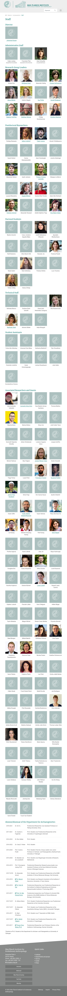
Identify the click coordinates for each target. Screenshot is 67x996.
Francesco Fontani (41, 478)
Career (37, 961)
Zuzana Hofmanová (55, 83)
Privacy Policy (56, 989)
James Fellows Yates (41, 461)
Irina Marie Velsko (55, 213)
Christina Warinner (55, 117)
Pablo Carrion (41, 141)
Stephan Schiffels (11, 117)
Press (37, 963)
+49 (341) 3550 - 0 (15, 958)
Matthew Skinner (26, 117)
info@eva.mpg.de (12, 962)
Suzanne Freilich (55, 478)
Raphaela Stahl (11, 327)
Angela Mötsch (26, 196)
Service (38, 958)
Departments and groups (43, 956)
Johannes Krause (11, 40)
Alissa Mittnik (11, 100)
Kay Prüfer (41, 100)
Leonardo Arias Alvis (26, 406)
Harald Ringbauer (56, 100)
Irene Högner (55, 532)
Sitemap (40, 989)
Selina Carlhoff (26, 141)
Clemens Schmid (11, 213)
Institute (38, 954)
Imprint (48, 989)
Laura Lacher (41, 585)
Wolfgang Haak (26, 83)
